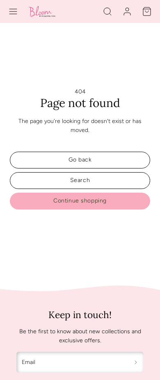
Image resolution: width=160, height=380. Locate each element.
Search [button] (80, 180)
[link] (127, 11)
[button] (13, 11)
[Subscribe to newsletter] (136, 362)
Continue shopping (80, 200)
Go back (80, 159)
